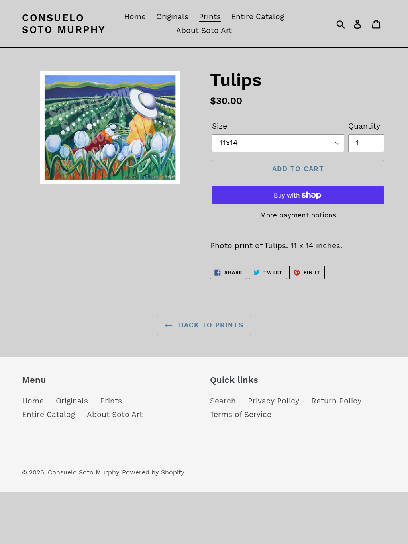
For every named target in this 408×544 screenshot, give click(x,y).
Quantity (364, 126)
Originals (72, 400)
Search (223, 400)
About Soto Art (115, 414)
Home (33, 400)
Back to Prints (210, 325)
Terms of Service (240, 414)
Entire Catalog (48, 414)
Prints (111, 400)
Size (219, 126)
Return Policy (336, 400)
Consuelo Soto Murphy (64, 23)
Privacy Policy (273, 400)
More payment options (298, 215)
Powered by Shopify (153, 472)
